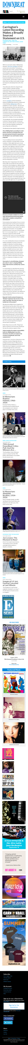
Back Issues (6, 979)
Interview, (5, 40)
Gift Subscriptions (7, 977)
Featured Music (14, 670)
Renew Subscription (8, 990)
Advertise (6, 1030)
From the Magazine (11, 440)
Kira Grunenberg (7, 44)
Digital (14, 664)
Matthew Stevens (14, 41)
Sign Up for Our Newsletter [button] (14, 1006)
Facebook (9, 1018)
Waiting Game (14, 104)
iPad (18, 664)
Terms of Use (13, 1038)
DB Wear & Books (7, 981)
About (9, 1038)
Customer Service (7, 991)
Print (10, 664)
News (4, 393)
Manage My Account (8, 988)
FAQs (5, 993)
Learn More (6, 1001)
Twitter (8, 1022)
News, (10, 40)
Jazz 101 (5, 1034)
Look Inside (14, 660)
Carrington (9, 100)
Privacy (18, 1038)
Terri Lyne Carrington (12, 66)
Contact (5, 1032)
